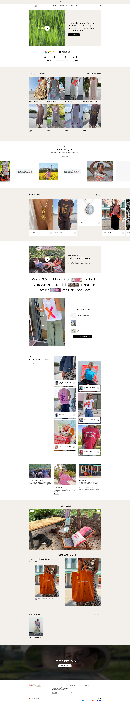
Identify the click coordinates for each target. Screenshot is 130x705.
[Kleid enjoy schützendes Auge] (38, 88)
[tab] (91, 73)
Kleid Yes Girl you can (51, 129)
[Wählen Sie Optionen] (74, 383)
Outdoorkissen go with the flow (35, 637)
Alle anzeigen (97, 614)
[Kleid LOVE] (74, 116)
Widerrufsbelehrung (86, 692)
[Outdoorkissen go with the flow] (36, 626)
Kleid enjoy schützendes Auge (35, 101)
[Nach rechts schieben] (99, 194)
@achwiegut (65, 156)
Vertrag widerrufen (73, 692)
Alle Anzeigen (65, 135)
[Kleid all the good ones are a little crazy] (92, 88)
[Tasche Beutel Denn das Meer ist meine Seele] (47, 581)
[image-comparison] (65, 529)
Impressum (85, 687)
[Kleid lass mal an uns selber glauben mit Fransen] (38, 116)
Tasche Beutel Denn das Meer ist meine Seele (44, 598)
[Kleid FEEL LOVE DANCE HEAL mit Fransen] (92, 116)
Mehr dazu (56, 493)
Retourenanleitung (73, 690)
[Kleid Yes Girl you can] (56, 116)
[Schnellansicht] (45, 79)
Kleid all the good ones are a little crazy (90, 101)
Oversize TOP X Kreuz (81, 323)
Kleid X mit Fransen (69, 101)
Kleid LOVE (67, 129)
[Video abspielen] (47, 28)
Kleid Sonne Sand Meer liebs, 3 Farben (54, 101)
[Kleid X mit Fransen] (74, 88)
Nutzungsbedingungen (87, 690)
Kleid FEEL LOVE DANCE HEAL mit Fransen (91, 129)
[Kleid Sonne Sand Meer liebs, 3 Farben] (56, 88)
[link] (76, 280)
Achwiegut (34, 700)
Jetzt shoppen (73, 34)
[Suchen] (96, 6)
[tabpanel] (65, 104)
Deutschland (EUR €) (35, 698)
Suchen (71, 687)
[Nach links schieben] (96, 194)
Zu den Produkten (64, 665)
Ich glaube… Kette (80, 330)
